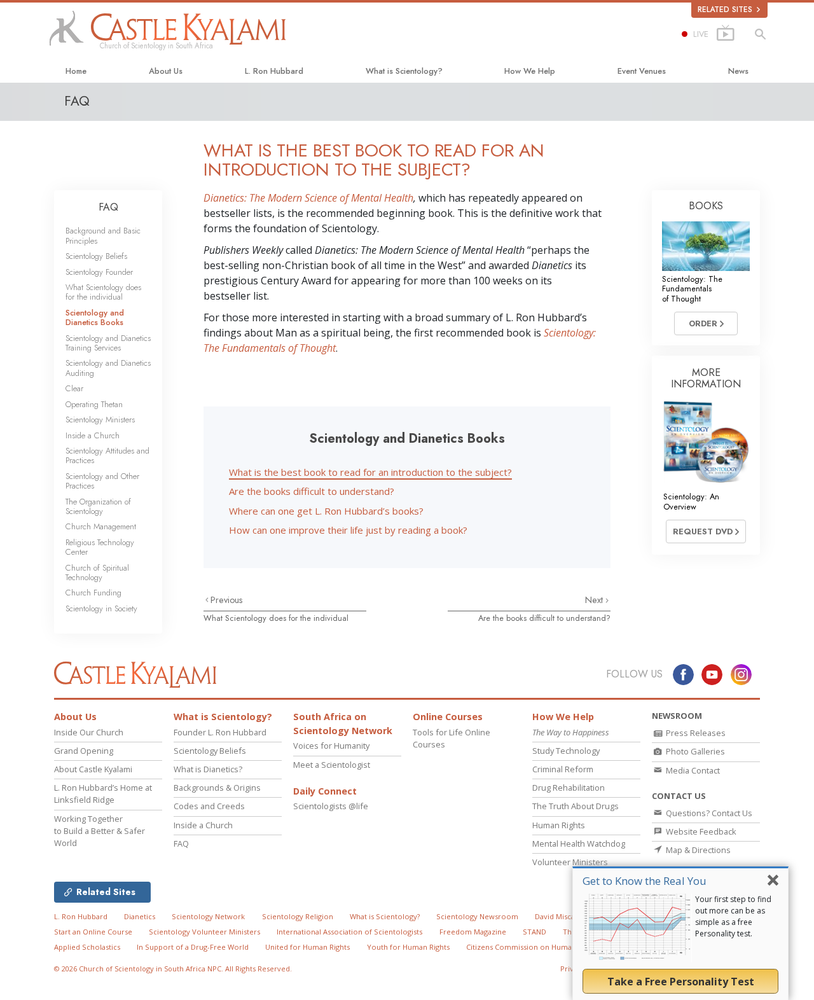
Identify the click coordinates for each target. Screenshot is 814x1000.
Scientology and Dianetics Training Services (108, 343)
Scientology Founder (99, 272)
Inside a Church (93, 435)
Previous (226, 600)
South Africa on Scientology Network (342, 724)
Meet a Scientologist (331, 764)
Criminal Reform (562, 769)
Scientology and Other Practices (102, 481)
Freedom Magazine (472, 931)
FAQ (108, 207)
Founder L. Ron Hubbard (220, 732)
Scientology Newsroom (477, 916)
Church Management (101, 526)
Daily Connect (325, 791)
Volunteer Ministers (570, 862)
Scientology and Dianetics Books (95, 317)
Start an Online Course (93, 931)
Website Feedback (700, 831)
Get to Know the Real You (645, 880)
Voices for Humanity (331, 745)
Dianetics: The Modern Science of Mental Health (308, 198)
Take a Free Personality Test (680, 982)
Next (595, 600)
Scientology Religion (297, 916)
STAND (534, 931)
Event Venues (641, 71)
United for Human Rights (307, 947)
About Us (166, 71)
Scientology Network (208, 916)
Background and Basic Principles (103, 235)
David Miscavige (562, 916)
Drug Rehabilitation (568, 787)
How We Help (529, 71)
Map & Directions (697, 850)
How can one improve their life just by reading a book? (348, 530)
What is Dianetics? (208, 769)
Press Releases (695, 733)
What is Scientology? (404, 71)
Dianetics (139, 916)
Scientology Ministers (100, 419)
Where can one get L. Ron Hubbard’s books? (326, 510)
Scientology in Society (101, 608)
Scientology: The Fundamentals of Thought (692, 289)
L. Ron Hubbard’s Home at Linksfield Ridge (103, 793)
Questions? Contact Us (708, 813)
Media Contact (692, 770)
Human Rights (558, 825)
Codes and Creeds (209, 806)
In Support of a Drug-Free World (193, 947)
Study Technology (566, 750)
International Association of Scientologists (349, 931)
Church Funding (93, 593)
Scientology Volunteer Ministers (204, 931)
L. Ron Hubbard (274, 71)
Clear (74, 388)
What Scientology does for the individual (276, 618)
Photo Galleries (694, 751)
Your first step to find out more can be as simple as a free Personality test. (733, 916)
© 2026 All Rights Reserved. (173, 968)
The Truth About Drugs (575, 806)
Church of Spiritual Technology (97, 572)
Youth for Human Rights (408, 947)
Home (76, 71)
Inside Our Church (88, 732)
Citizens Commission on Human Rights (532, 947)
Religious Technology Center (100, 547)
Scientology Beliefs (96, 256)
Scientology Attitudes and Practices (107, 455)
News (738, 71)
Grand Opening (83, 750)
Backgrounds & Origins (217, 787)
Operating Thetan (94, 404)
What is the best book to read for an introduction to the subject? (370, 472)
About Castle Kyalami (93, 769)
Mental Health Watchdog (578, 843)
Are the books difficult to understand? (311, 491)
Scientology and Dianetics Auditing (108, 367)
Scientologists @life (330, 806)
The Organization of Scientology (98, 506)
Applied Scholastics (87, 947)
